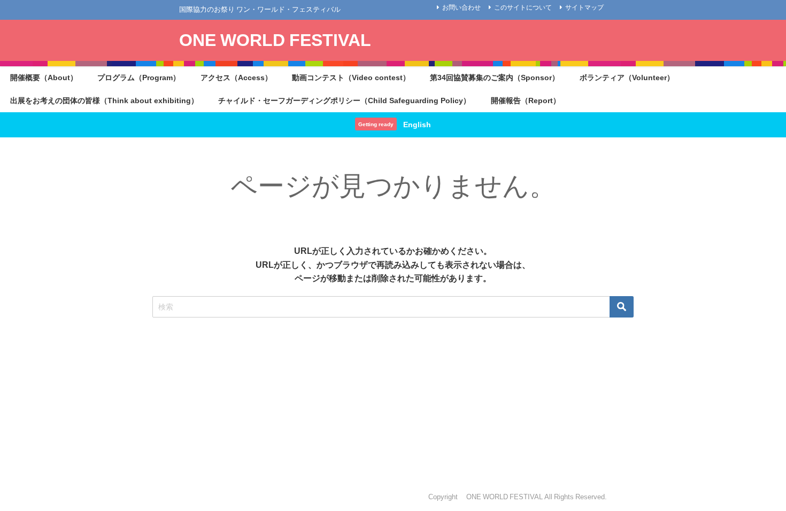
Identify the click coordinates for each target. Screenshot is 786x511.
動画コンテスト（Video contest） (351, 77)
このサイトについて (523, 7)
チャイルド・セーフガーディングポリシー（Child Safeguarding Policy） (344, 100)
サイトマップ (584, 7)
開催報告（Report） (525, 100)
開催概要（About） (44, 77)
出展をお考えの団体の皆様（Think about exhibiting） (104, 100)
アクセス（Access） (236, 77)
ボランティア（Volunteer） (627, 77)
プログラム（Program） (138, 77)
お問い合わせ (461, 7)
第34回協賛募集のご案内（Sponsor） (494, 77)
